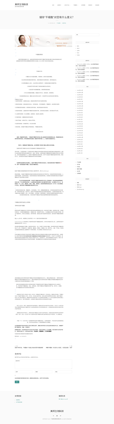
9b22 (78, 48)
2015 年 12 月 (80, 146)
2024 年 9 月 (80, 108)
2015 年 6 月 (79, 148)
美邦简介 (59, 5)
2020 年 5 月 (80, 132)
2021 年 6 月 (79, 121)
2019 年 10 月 (80, 137)
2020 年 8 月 (80, 126)
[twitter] (60, 416)
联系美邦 (97, 5)
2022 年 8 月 (80, 110)
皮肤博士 (18, 400)
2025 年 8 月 (80, 97)
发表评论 (64, 23)
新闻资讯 (90, 5)
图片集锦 (83, 5)
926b (78, 50)
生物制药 (79, 173)
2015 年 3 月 (79, 150)
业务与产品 (67, 5)
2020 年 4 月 (80, 135)
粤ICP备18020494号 (63, 399)
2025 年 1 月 (79, 99)
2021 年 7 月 (79, 119)
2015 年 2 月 (79, 153)
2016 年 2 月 (79, 141)
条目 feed (79, 185)
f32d (78, 52)
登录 (78, 182)
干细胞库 (75, 5)
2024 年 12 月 (80, 101)
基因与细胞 (79, 169)
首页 (53, 5)
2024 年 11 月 (80, 103)
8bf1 (78, 46)
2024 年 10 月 (80, 106)
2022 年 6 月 (80, 115)
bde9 (78, 55)
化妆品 (78, 166)
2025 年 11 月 (80, 90)
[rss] (53, 416)
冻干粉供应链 (19, 402)
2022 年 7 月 (79, 112)
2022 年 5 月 (79, 117)
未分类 (78, 171)
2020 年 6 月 (80, 130)
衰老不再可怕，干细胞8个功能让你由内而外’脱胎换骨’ (29, 347)
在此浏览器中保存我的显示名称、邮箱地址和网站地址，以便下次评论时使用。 (32, 378)
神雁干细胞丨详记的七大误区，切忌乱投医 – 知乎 (59, 347)
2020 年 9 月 (80, 124)
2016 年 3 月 (79, 139)
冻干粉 (78, 164)
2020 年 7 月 (80, 128)
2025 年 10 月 (80, 92)
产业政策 (58, 23)
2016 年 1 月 (79, 144)
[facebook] (57, 416)
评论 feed (79, 187)
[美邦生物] (21, 4)
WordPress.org (80, 189)
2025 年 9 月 (80, 94)
